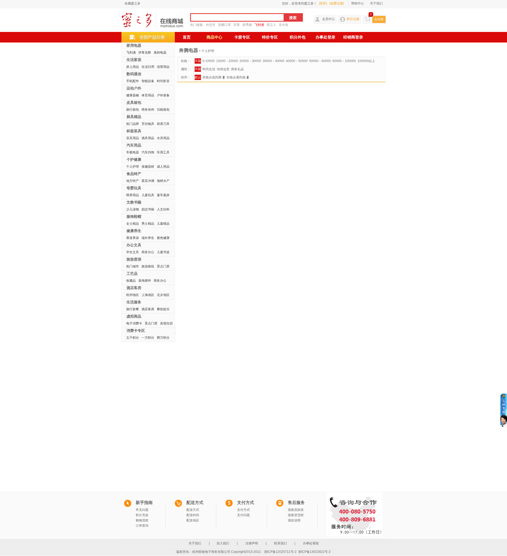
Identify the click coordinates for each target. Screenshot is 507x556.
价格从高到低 (236, 77)
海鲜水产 (163, 181)
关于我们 (376, 3)
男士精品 (148, 223)
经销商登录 (353, 37)
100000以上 (366, 61)
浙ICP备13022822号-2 (314, 552)
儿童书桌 (163, 252)
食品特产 (133, 174)
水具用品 (163, 138)
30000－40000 (273, 61)
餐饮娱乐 (163, 309)
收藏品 (131, 280)
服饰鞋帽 (133, 216)
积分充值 (142, 515)
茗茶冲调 (148, 181)
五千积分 (132, 338)
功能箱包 (163, 109)
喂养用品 (132, 195)
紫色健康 (163, 238)
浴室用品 (163, 67)
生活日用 (148, 67)
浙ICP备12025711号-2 (280, 552)
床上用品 (132, 67)
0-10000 (209, 61)
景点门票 (163, 266)
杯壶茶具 (133, 131)
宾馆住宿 (166, 323)
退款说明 (294, 520)
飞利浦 (259, 25)
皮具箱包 (133, 102)
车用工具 (163, 152)
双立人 (271, 25)
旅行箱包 (132, 109)
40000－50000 (297, 61)
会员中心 (328, 19)
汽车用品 (133, 145)
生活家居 (133, 60)
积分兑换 (353, 19)
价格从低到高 (212, 77)
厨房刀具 (163, 124)
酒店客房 (133, 288)
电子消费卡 (134, 323)
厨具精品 (133, 117)
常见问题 (142, 510)
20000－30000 (250, 61)
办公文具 (133, 245)
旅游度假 (133, 259)
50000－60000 (320, 61)
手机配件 (132, 81)
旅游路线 (148, 266)
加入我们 (223, 543)
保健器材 (148, 166)
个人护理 (132, 166)
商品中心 (214, 37)
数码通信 (133, 74)
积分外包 (298, 37)
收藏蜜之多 (132, 3)
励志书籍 (148, 209)
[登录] (323, 3)
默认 (198, 77)
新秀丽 (247, 25)
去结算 (379, 19)
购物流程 (142, 520)
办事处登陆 (311, 543)
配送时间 (192, 515)
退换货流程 (296, 515)
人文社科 (163, 209)
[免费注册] (337, 3)
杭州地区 (132, 295)
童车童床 (163, 195)
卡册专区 (242, 37)
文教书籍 (133, 202)
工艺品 (132, 273)
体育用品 (148, 95)
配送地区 (192, 520)
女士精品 (132, 223)
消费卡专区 (135, 330)
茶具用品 (132, 138)
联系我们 (280, 543)
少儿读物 (132, 209)
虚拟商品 (133, 316)
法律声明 (252, 543)
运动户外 (133, 88)
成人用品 (163, 166)
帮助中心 (357, 3)
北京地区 (163, 295)
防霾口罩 (224, 25)
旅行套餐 (132, 309)
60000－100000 (344, 61)
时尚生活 (209, 69)
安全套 (283, 25)
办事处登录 (325, 37)
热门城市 (132, 266)
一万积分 (148, 338)
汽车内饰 (148, 152)
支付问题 (243, 515)
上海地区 (148, 295)
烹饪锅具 (148, 124)
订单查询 (142, 525)
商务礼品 (237, 69)
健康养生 (133, 231)
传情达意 (223, 69)
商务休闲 (148, 109)
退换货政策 (296, 510)
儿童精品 (163, 223)
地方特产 (132, 181)
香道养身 (132, 238)
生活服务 (133, 302)
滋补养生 (148, 238)
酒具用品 (148, 138)
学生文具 (132, 252)
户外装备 (163, 95)
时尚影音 (163, 81)
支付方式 (243, 510)
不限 (198, 61)
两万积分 (163, 338)
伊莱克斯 (144, 52)
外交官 (210, 25)
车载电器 (132, 152)
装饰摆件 (144, 280)
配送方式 (192, 510)
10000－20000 (227, 61)
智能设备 (148, 81)
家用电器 (133, 45)
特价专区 (270, 37)
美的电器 (160, 52)
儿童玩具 (148, 195)
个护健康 (133, 159)
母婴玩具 (133, 188)
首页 (187, 37)
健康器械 (132, 95)
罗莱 (236, 25)
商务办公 (148, 252)
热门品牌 (132, 124)
